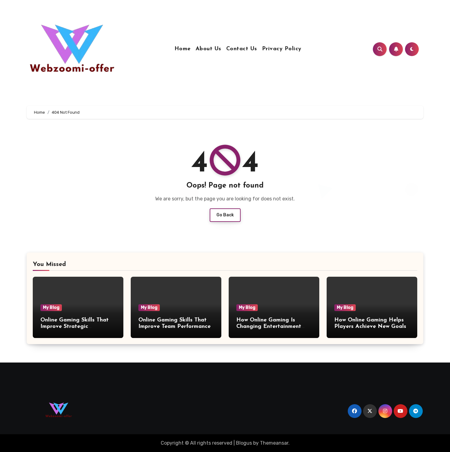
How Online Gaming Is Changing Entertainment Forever (268, 326)
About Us (208, 49)
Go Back (225, 215)
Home (182, 49)
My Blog (51, 307)
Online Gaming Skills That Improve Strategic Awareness (74, 326)
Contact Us (241, 49)
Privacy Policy (282, 49)
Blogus (244, 443)
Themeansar (274, 443)
